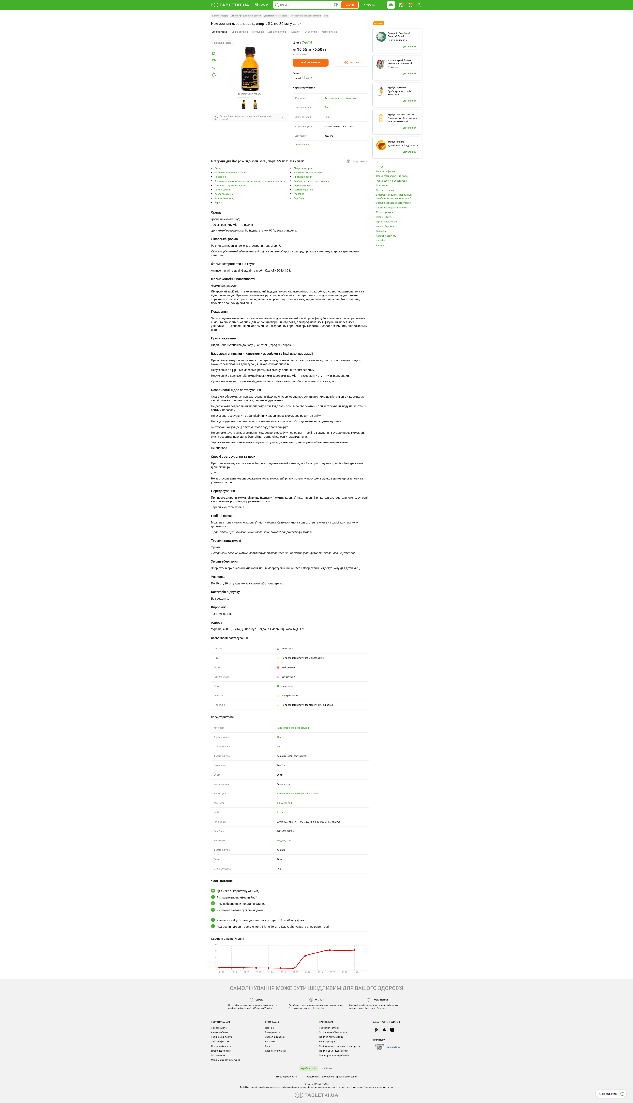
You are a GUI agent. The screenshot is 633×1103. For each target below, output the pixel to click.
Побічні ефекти (222, 189)
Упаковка (299, 194)
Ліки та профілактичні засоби (246, 16)
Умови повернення (221, 1050)
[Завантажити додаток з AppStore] (384, 1029)
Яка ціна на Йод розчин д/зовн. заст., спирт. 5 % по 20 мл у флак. (261, 920)
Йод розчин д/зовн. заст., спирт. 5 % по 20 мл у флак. (256, 24)
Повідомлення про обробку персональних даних (331, 1076)
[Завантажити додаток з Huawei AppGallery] (392, 1029)
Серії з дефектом (220, 1041)
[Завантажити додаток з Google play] (376, 1029)
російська (327, 1068)
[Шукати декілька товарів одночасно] (335, 5)
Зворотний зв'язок (275, 1037)
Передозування (302, 185)
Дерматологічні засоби (275, 16)
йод (327, 117)
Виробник (299, 198)
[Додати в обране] (213, 54)
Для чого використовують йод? (238, 891)
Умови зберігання (224, 194)
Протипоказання (303, 176)
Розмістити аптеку (329, 1028)
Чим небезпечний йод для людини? (241, 903)
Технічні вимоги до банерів (333, 1050)
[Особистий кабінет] (418, 5)
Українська (307, 1068)
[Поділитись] (213, 67)
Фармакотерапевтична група (230, 172)
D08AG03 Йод (284, 803)
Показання (220, 176)
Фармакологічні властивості (309, 172)
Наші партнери (327, 1041)
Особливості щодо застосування (311, 181)
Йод (326, 16)
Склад (217, 168)
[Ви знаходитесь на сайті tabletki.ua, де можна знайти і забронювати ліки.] (230, 5)
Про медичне (218, 1055)
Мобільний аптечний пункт (225, 1060)
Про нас (269, 1028)
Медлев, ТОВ (284, 840)
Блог (267, 1046)
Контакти (270, 1041)
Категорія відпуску (224, 198)
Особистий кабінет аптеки (333, 1032)
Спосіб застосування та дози (230, 185)
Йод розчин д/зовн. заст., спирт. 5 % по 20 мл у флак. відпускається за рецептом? (273, 926)
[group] (331, 48)
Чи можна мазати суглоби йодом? (240, 910)
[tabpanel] (290, 222)
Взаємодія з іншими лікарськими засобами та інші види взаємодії (249, 181)
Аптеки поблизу (219, 1032)
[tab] (219, 32)
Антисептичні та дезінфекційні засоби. (297, 793)
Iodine (280, 812)
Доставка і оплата (221, 1046)
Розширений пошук (221, 1037)
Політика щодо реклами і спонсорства (340, 1046)
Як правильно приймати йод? (237, 897)
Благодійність (272, 1032)
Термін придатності (304, 189)
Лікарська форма (303, 168)
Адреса (218, 202)
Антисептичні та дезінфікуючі (306, 16)
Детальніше (318, 1008)
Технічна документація (331, 1037)
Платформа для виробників (334, 1055)
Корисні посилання (275, 1050)
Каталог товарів (220, 16)
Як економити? (219, 1028)
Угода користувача (286, 1076)
